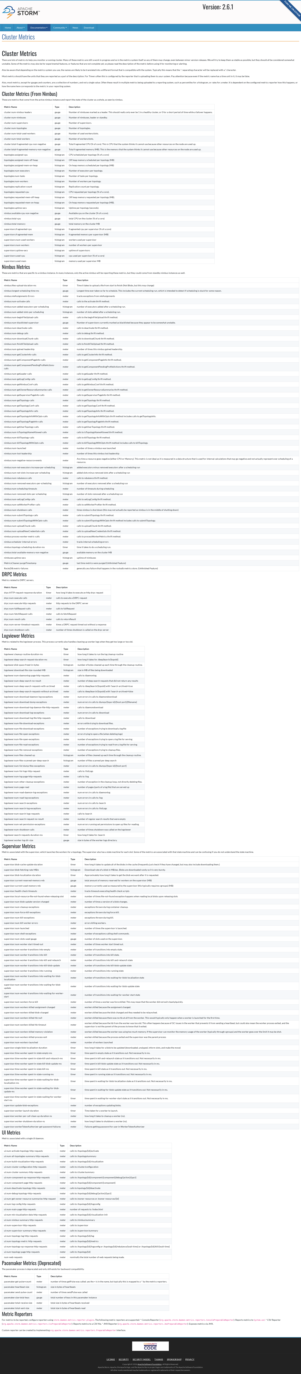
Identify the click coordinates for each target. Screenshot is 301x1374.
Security (124, 1359)
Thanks (158, 1359)
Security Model (142, 1359)
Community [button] (59, 27)
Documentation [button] (38, 27)
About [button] (20, 27)
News (75, 27)
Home (8, 27)
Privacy (189, 1359)
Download (89, 27)
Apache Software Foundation (150, 1364)
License (111, 1359)
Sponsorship (174, 1359)
